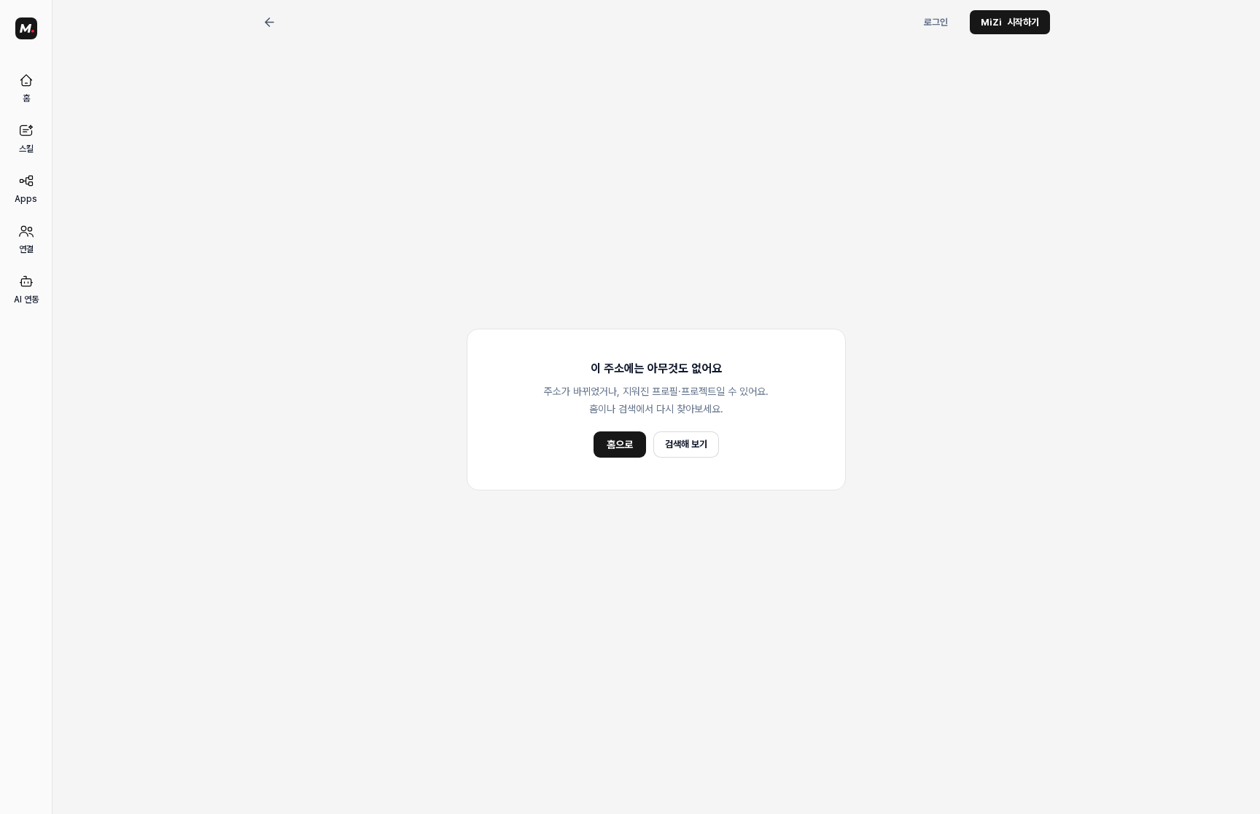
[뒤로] (269, 22)
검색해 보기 (686, 444)
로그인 (936, 22)
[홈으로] (26, 28)
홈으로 (620, 444)
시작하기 (1010, 22)
